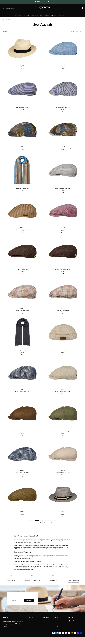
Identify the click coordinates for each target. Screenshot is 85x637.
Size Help (45, 620)
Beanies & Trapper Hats (37, 15)
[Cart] (81, 8)
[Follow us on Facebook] (69, 621)
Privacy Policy (58, 626)
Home (4, 19)
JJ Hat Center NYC (33, 620)
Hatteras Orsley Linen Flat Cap (22, 310)
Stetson (63, 65)
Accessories (46, 15)
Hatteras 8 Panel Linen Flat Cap (63, 472)
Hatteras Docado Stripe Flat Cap (63, 107)
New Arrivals (18, 15)
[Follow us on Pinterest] (77, 621)
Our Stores (57, 624)
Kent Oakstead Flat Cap (22, 513)
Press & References (59, 622)
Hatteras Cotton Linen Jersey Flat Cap (63, 391)
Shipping (31, 622)
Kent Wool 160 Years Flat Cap (22, 269)
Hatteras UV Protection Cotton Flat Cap (62, 431)
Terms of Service (58, 628)
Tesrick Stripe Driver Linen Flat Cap (62, 188)
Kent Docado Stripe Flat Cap (22, 107)
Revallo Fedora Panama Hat (63, 513)
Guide (44, 622)
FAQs (44, 624)
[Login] (78, 8)
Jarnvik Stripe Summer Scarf (22, 188)
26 (51, 522)
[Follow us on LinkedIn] (80, 621)
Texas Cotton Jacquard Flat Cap (22, 472)
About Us (57, 620)
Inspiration (53, 15)
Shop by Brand (61, 15)
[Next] (55, 522)
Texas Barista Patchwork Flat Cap (22, 148)
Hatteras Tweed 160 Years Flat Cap (62, 269)
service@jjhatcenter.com (73, 582)
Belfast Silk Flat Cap (63, 229)
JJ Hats (22, 65)
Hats (24, 15)
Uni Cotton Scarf (22, 350)
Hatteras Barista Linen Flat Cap (63, 66)
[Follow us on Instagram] (73, 621)
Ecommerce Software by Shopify (16, 632)
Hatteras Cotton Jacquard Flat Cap (22, 391)
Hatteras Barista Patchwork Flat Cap (63, 148)
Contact (68, 15)
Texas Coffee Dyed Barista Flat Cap (22, 229)
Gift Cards (31, 626)
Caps (28, 15)
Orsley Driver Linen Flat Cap (63, 310)
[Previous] (29, 522)
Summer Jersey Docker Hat (63, 350)
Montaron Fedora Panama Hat (22, 66)
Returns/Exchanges (33, 624)
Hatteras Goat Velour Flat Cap (22, 431)
